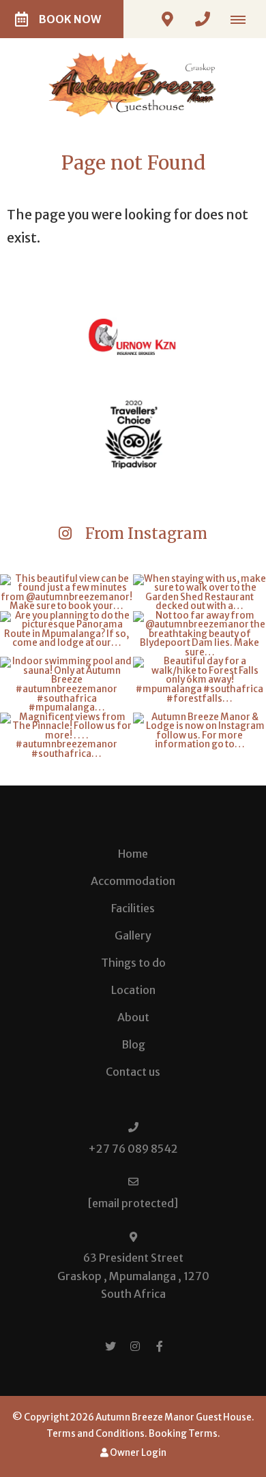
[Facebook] (159, 1346)
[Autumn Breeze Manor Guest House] (133, 84)
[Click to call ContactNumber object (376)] (202, 19)
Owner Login (137, 1453)
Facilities (133, 908)
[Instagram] (135, 1346)
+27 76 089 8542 (133, 1148)
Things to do (133, 962)
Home (133, 853)
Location (133, 990)
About (133, 1017)
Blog (133, 1044)
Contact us (133, 1071)
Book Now (70, 19)
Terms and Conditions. (96, 1434)
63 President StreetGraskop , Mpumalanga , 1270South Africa (133, 1276)
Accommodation (133, 881)
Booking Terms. (184, 1434)
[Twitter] (110, 1346)
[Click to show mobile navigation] (243, 19)
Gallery (133, 935)
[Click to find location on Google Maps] (167, 19)
